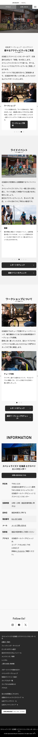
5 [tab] (23, 131)
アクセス (8, 7)
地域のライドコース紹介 (9, 677)
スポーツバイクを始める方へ (11, 670)
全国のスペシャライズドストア (11, 697)
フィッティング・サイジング (11, 645)
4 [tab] (21, 131)
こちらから (20, 551)
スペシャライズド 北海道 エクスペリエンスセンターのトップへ (19, 730)
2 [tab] (16, 131)
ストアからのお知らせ (9, 684)
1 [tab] (14, 131)
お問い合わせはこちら (19, 475)
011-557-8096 (17, 519)
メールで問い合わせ (19, 525)
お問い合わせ (24, 7)
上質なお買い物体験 (8, 664)
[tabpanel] (19, 106)
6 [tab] (23, 259)
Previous (0, 106)
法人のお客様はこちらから (10, 694)
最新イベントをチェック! (17, 273)
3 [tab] (19, 131)
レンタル (4, 660)
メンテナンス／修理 (8, 656)
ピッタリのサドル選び (9, 649)
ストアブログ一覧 (7, 680)
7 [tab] (25, 259)
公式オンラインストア (9, 704)
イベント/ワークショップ (10, 673)
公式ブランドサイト (8, 701)
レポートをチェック (17, 265)
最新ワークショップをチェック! (17, 417)
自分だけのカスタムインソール (11, 653)
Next (37, 106)
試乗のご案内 (6, 642)
